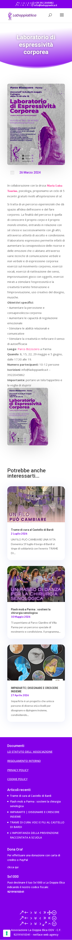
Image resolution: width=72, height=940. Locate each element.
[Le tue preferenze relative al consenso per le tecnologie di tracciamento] (6, 933)
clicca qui (12, 867)
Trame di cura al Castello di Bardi (32, 529)
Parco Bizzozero (29, 349)
